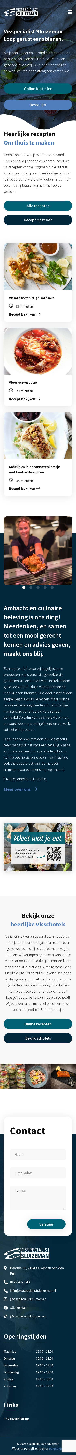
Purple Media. (58, 1448)
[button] (23, 587)
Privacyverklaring (16, 1419)
